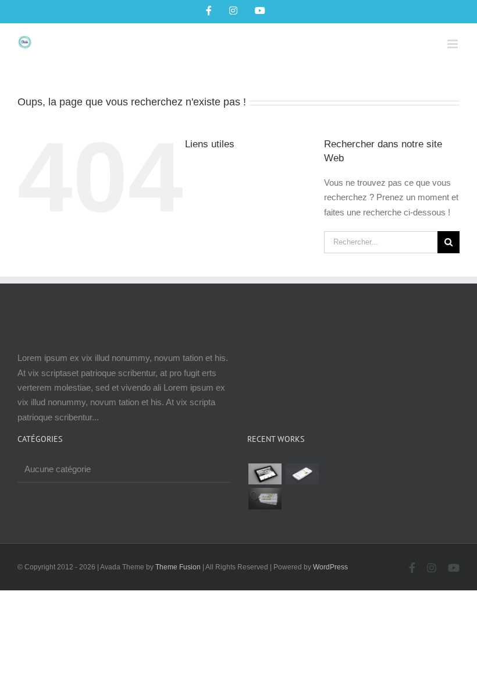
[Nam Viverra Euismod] (376, 474)
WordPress (330, 567)
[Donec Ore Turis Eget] (264, 474)
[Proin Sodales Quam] (339, 474)
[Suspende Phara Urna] (264, 498)
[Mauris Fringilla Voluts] (301, 474)
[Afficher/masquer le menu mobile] (453, 44)
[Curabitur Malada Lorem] (413, 474)
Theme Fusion (178, 567)
